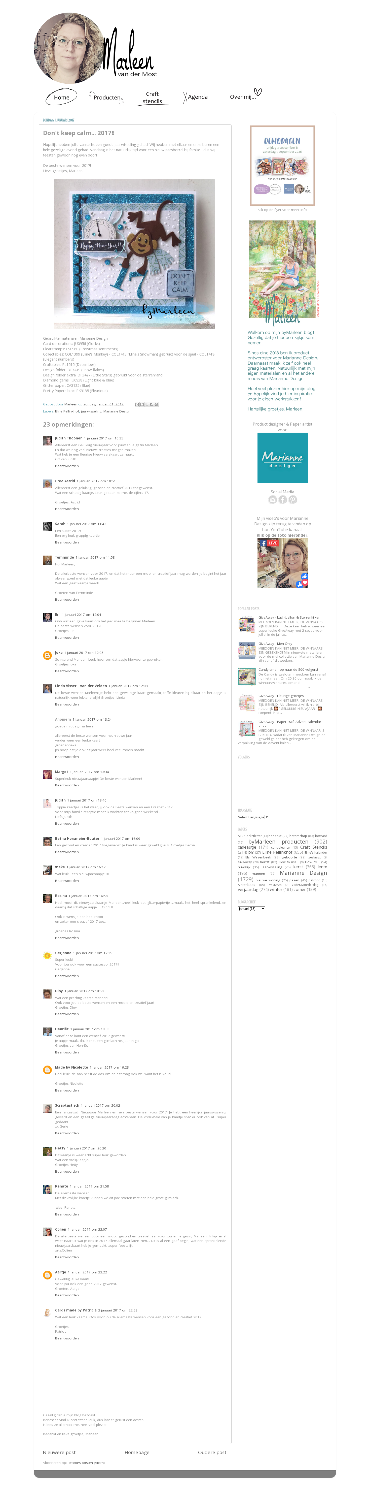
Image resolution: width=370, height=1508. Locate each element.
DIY (250, 852)
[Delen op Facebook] (151, 404)
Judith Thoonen (69, 438)
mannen (258, 873)
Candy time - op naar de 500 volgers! (288, 669)
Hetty (60, 1148)
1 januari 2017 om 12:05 (83, 652)
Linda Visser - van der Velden (81, 686)
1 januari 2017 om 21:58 (89, 1186)
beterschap (298, 835)
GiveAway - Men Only (275, 643)
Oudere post (212, 1452)
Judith (60, 800)
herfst (264, 862)
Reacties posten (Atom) (86, 1462)
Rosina (61, 895)
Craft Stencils (313, 847)
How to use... (289, 862)
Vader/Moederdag (305, 885)
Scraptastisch (67, 1105)
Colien (60, 1229)
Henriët (62, 1029)
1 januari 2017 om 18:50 (84, 991)
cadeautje (247, 847)
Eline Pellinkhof (67, 411)
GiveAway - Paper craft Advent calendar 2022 (289, 723)
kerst (298, 867)
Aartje (60, 1272)
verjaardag (248, 889)
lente (322, 867)
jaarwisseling (91, 411)
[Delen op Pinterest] (156, 404)
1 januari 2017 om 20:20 (86, 1148)
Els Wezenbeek (258, 857)
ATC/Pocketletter (250, 836)
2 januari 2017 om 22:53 (117, 1310)
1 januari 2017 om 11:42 (86, 524)
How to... (312, 862)
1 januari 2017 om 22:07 (87, 1229)
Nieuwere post (59, 1452)
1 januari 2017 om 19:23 (109, 1067)
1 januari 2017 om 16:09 (120, 838)
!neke (60, 867)
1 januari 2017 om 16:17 (86, 867)
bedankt (275, 835)
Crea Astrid (65, 481)
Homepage (137, 1452)
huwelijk (244, 867)
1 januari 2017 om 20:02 (100, 1105)
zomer (300, 889)
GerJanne (63, 953)
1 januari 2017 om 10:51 (96, 481)
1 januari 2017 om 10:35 (103, 438)
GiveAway (245, 862)
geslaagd (314, 857)
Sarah (60, 524)
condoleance (280, 847)
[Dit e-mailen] (137, 404)
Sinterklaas (246, 884)
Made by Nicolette (71, 1067)
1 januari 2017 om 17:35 (92, 953)
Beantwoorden (67, 466)
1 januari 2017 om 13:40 (86, 800)
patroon (314, 880)
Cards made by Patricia (76, 1310)
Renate (61, 1186)
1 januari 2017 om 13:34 (89, 771)
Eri (57, 614)
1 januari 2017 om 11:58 (95, 557)
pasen (294, 880)
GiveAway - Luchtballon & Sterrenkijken (289, 617)
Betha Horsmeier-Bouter (77, 838)
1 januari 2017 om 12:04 (81, 614)
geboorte (289, 857)
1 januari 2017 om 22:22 (87, 1272)
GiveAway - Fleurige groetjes (281, 695)
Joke (59, 652)
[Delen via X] (146, 404)
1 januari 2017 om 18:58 (89, 1029)
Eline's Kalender (316, 852)
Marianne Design (116, 411)
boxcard (321, 836)
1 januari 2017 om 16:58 (88, 895)
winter (276, 889)
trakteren (275, 885)
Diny (59, 991)
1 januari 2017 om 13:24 (92, 719)
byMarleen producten (278, 841)
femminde (64, 557)
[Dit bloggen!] (141, 404)
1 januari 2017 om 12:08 (128, 686)
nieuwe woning (268, 880)
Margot (61, 771)
